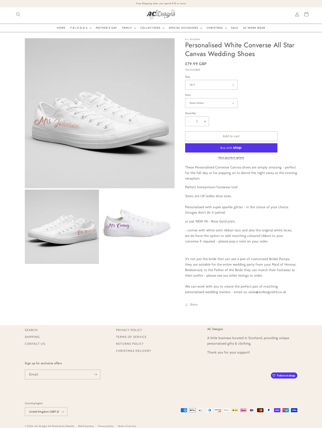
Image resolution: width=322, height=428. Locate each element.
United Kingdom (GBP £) (44, 411)
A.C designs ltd (43, 426)
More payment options (231, 157)
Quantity (190, 113)
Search (31, 330)
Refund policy (86, 426)
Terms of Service (131, 337)
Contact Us (35, 343)
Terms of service (127, 426)
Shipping (32, 337)
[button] (18, 14)
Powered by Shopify (63, 426)
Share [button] (194, 304)
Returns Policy (130, 343)
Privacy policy (106, 426)
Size (187, 76)
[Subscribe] (95, 374)
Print (188, 95)
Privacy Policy (129, 330)
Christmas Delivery (133, 351)
